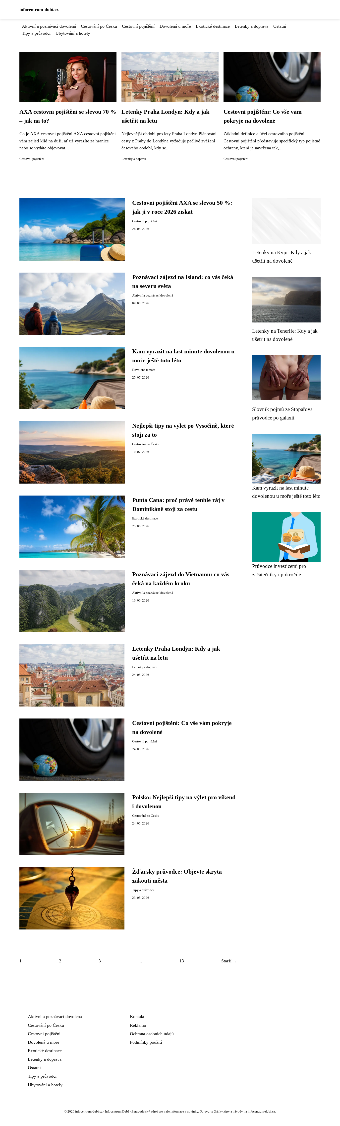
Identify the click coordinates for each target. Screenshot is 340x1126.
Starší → (229, 960)
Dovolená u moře (175, 26)
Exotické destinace (213, 26)
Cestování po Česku (99, 26)
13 (181, 960)
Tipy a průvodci (36, 33)
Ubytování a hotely (73, 33)
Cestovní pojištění (138, 26)
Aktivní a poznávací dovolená (49, 26)
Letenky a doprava (251, 26)
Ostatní (279, 26)
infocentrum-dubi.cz (38, 9)
